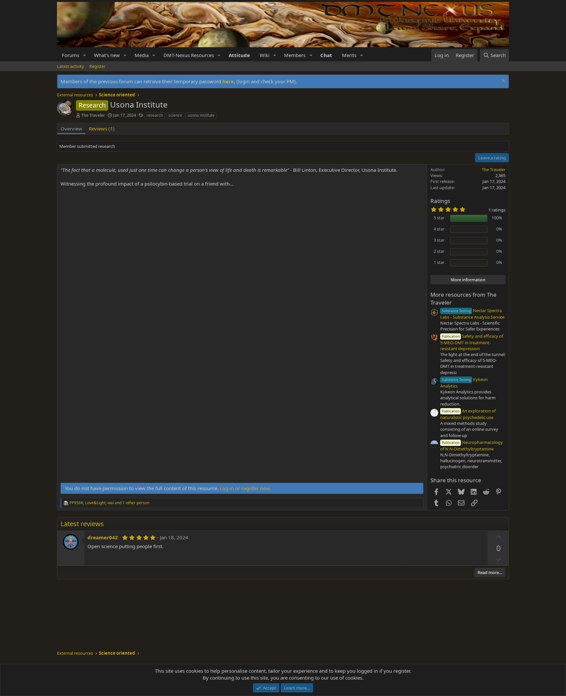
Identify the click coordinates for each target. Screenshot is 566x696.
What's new (107, 55)
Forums (70, 55)
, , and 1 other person (109, 503)
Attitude (239, 55)
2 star (439, 251)
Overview (71, 128)
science (175, 115)
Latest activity (70, 66)
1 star (439, 262)
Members (295, 55)
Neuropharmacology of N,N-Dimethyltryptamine (471, 445)
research (154, 115)
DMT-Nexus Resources (188, 55)
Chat (326, 55)
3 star (439, 240)
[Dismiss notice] (502, 81)
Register (97, 66)
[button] (84, 55)
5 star (439, 218)
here (228, 81)
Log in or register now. (245, 488)
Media (142, 55)
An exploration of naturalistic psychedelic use (468, 414)
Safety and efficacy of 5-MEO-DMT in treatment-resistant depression (471, 342)
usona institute (201, 115)
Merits (349, 55)
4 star (439, 229)
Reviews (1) (102, 128)
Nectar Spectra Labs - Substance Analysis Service (472, 314)
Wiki (265, 55)
